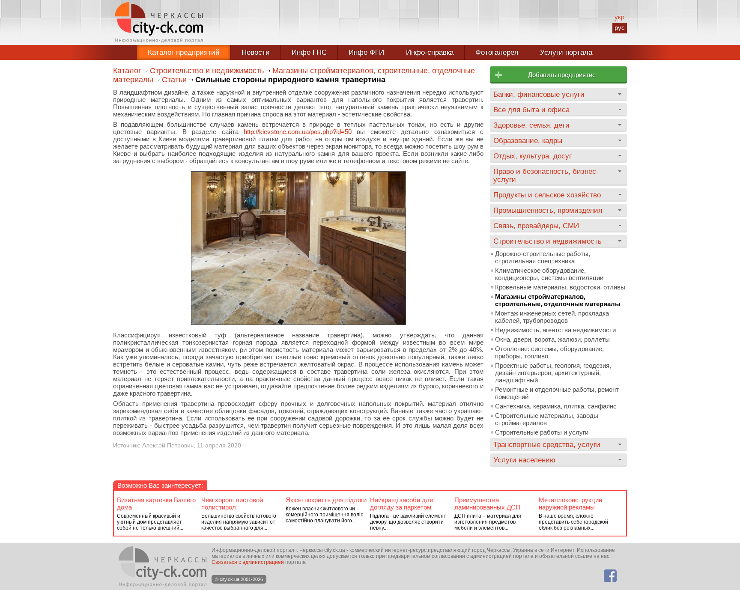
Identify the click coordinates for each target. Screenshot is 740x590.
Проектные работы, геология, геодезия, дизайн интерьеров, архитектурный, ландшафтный (553, 373)
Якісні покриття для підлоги (326, 500)
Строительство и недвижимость (207, 70)
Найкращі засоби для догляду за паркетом (401, 503)
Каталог (127, 70)
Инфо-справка (430, 52)
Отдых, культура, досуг (532, 156)
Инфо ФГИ (366, 52)
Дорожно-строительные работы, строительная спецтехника (542, 257)
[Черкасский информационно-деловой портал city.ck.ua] (159, 22)
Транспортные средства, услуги (546, 444)
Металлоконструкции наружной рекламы (570, 503)
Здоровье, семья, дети (531, 125)
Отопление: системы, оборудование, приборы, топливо (549, 352)
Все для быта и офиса (531, 109)
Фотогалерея (496, 52)
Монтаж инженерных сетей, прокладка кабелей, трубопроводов (552, 317)
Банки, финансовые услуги (539, 94)
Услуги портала (566, 52)
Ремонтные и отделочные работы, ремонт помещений (557, 393)
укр (619, 17)
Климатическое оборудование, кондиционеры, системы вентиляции (549, 274)
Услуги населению (524, 460)
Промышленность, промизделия (547, 210)
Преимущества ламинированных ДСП (487, 503)
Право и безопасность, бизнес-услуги (546, 175)
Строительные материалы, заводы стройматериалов (546, 419)
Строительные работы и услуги (541, 432)
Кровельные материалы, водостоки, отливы (560, 287)
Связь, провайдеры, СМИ (536, 225)
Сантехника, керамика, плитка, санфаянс (556, 406)
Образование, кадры (527, 140)
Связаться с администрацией (248, 562)
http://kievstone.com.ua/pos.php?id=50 (298, 131)
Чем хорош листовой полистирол (232, 503)
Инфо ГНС (309, 52)
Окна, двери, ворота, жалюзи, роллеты (552, 339)
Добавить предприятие (562, 74)
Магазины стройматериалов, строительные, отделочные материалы (558, 300)
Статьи (174, 79)
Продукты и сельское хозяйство (547, 195)
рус (620, 27)
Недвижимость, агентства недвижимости (555, 330)
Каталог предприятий (184, 52)
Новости (256, 52)
